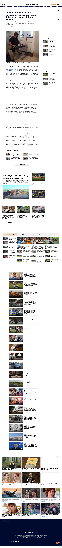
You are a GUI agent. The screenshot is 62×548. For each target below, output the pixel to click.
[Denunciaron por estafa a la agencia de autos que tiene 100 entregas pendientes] (13, 158)
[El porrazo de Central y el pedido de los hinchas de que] (38, 180)
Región (18, 6)
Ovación (23, 6)
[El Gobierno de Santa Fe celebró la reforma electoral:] (23, 401)
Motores (21, 2)
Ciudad (13, 6)
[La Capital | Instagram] (14, 542)
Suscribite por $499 (53, 4)
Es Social (56, 6)
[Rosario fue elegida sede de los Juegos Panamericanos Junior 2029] (23, 338)
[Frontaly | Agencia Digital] (57, 543)
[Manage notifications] (60, 546)
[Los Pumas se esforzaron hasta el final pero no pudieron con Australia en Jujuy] (49, 79)
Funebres (34, 2)
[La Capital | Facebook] (9, 542)
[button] (2, 4)
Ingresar (58, 4)
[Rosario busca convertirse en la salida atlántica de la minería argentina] (23, 294)
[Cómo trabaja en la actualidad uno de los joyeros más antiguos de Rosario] (52, 256)
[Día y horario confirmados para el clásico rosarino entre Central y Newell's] (23, 329)
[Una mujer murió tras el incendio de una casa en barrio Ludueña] (49, 83)
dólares (36, 67)
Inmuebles (16, 2)
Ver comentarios (22, 164)
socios (14, 74)
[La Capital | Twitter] (11, 542)
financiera (11, 69)
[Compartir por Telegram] (58, 17)
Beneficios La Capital (40, 2)
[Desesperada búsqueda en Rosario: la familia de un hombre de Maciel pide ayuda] (23, 276)
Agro (39, 6)
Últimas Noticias (5, 6)
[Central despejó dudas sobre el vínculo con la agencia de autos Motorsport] (49, 50)
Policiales (34, 6)
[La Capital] (31, 4)
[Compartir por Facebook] (58, 11)
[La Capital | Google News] (18, 542)
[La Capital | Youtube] (16, 542)
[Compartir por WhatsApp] (58, 15)
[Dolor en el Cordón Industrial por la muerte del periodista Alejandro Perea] (23, 428)
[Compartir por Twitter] (58, 13)
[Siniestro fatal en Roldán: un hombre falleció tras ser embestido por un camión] (23, 383)
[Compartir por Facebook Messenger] (58, 20)
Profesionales (29, 2)
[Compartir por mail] (58, 22)
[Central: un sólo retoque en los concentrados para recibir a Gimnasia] (23, 320)
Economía (29, 6)
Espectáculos (45, 6)
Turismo (45, 2)
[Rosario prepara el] (23, 374)
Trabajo (24, 2)
